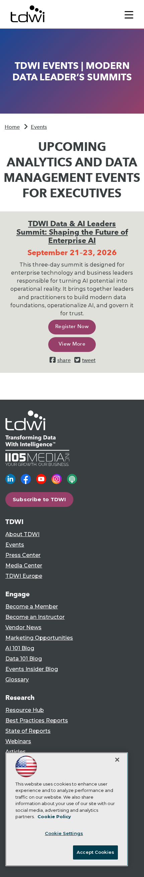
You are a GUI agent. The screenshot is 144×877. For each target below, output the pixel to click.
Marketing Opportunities (39, 638)
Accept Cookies (95, 852)
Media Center (23, 565)
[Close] (117, 759)
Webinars (18, 741)
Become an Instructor (35, 617)
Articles (15, 752)
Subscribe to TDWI (39, 499)
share (64, 360)
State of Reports (28, 731)
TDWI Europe (23, 576)
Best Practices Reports (36, 720)
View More (72, 344)
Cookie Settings (64, 833)
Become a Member (31, 606)
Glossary (17, 679)
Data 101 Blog (23, 658)
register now (72, 326)
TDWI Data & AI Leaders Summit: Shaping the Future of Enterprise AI (72, 232)
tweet (88, 360)
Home (12, 127)
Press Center (23, 555)
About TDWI (22, 534)
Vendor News (23, 627)
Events (39, 127)
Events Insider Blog (31, 669)
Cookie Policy (54, 816)
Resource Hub (24, 710)
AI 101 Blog (19, 648)
